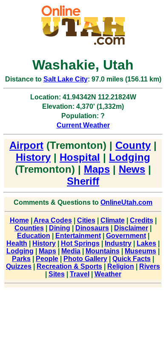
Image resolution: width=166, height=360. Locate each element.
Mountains (103, 251)
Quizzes (18, 266)
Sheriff (83, 181)
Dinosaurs (92, 228)
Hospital (80, 157)
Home (19, 220)
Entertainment (78, 235)
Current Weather (83, 125)
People (47, 258)
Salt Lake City (65, 79)
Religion (120, 266)
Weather (107, 274)
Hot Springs (80, 243)
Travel (79, 274)
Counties (29, 228)
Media (70, 251)
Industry (118, 243)
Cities (86, 220)
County (133, 145)
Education (33, 235)
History (33, 157)
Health (16, 243)
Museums (140, 251)
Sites (57, 274)
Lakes (146, 243)
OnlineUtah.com (126, 202)
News (132, 169)
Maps (97, 169)
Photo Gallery (85, 258)
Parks (21, 258)
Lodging (129, 157)
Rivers (149, 266)
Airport (26, 145)
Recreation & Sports (69, 266)
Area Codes (53, 220)
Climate (112, 220)
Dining (59, 228)
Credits (141, 220)
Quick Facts (131, 258)
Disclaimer (131, 228)
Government (126, 235)
